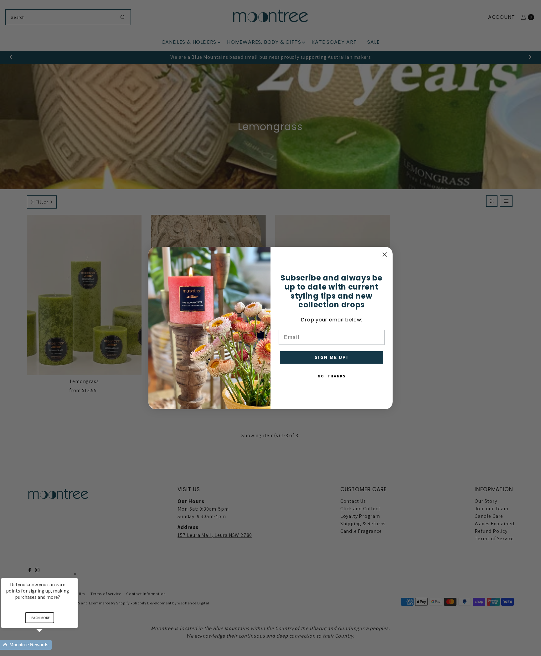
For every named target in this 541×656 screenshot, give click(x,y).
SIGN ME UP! (331, 357)
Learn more (39, 617)
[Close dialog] (384, 254)
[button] (47, 645)
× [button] (75, 574)
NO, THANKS (332, 376)
